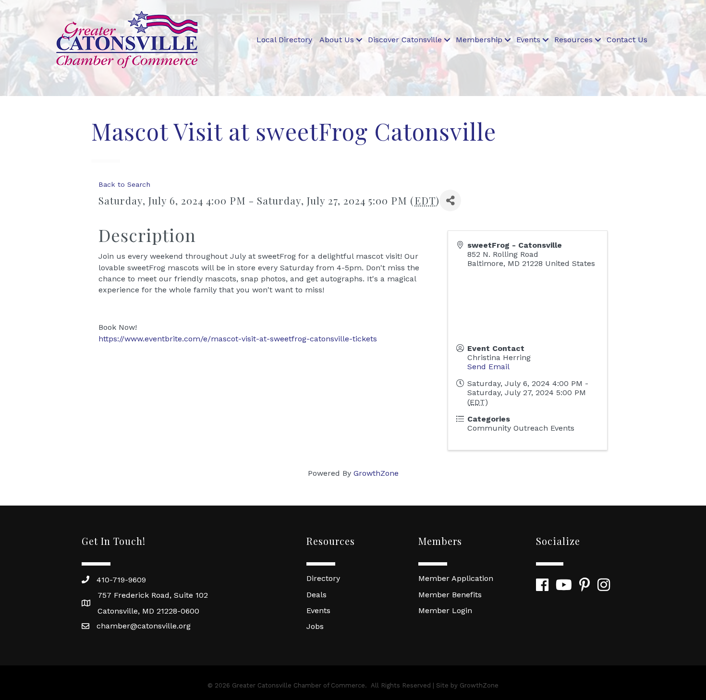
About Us (336, 39)
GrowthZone (376, 473)
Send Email (488, 366)
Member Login (445, 610)
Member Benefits (450, 594)
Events (528, 39)
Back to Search (124, 184)
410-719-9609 (121, 579)
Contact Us (627, 39)
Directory (323, 578)
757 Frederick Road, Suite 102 (152, 595)
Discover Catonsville (405, 39)
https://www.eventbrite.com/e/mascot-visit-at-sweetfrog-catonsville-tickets (237, 338)
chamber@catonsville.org (144, 625)
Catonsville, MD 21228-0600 (148, 611)
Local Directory (284, 39)
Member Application (455, 578)
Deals (316, 594)
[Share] (450, 200)
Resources (573, 39)
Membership (479, 39)
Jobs (315, 626)
